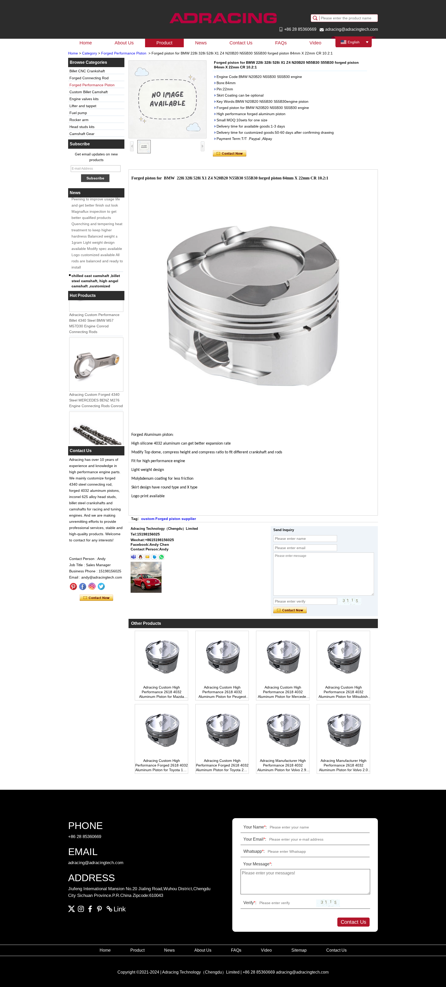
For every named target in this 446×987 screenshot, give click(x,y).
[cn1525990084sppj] (154, 557)
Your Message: (257, 864)
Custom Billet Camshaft (88, 92)
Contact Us (240, 42)
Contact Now (96, 598)
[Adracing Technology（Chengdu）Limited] (223, 18)
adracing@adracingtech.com (351, 29)
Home (85, 42)
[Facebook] (82, 586)
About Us (124, 42)
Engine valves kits (84, 99)
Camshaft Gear (81, 134)
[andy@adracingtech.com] (147, 557)
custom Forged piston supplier (168, 519)
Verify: (249, 903)
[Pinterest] (73, 586)
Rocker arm (79, 120)
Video (315, 42)
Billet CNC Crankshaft (87, 71)
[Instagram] (92, 586)
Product (164, 42)
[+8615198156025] (133, 557)
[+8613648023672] (161, 557)
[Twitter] (101, 586)
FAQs (281, 42)
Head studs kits (81, 127)
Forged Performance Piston (123, 53)
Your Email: (254, 839)
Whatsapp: (254, 851)
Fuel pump (78, 113)
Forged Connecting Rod (89, 78)
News (201, 42)
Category (89, 53)
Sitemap (299, 950)
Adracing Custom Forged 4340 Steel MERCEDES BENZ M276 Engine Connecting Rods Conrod (96, 394)
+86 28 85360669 (300, 29)
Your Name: (255, 827)
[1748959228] (140, 557)
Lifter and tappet (82, 106)
